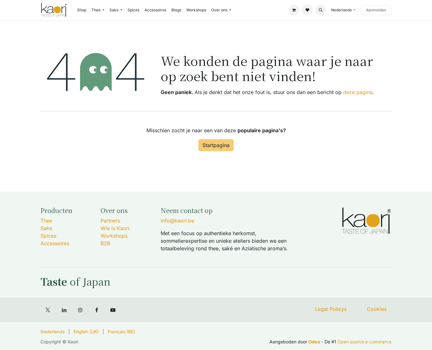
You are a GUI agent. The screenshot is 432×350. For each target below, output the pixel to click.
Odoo (314, 341)
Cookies (376, 309)
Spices (48, 236)
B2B (105, 243)
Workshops (114, 236)
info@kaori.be (177, 220)
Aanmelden (376, 10)
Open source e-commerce (364, 341)
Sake (46, 228)
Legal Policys (331, 309)
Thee (46, 220)
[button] (320, 10)
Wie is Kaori (115, 228)
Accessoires (54, 243)
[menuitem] (82, 10)
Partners (110, 220)
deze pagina (358, 92)
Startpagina (216, 145)
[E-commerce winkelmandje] (294, 10)
